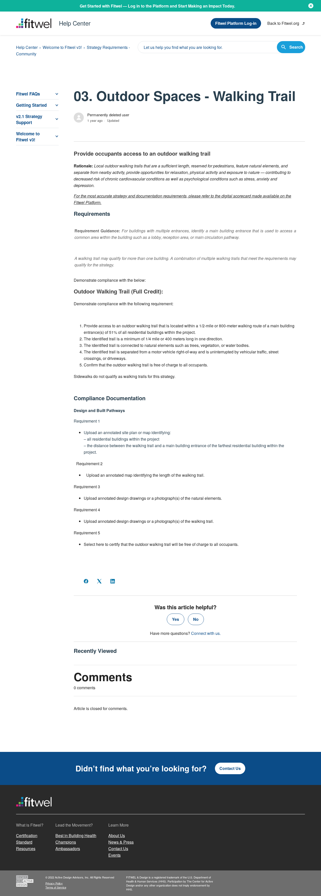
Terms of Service (55, 887)
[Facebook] (86, 581)
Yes (175, 619)
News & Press (121, 842)
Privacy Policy (54, 883)
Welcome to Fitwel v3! (62, 47)
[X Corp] (99, 581)
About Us (116, 835)
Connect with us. (206, 633)
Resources (25, 848)
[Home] (34, 811)
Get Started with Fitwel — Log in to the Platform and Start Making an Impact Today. (157, 6)
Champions (65, 842)
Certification (26, 835)
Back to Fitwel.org (283, 23)
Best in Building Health (75, 835)
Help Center (27, 47)
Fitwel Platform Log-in (236, 23)
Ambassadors (67, 848)
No (196, 619)
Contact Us (230, 768)
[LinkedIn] (112, 581)
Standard (24, 842)
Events (114, 855)
